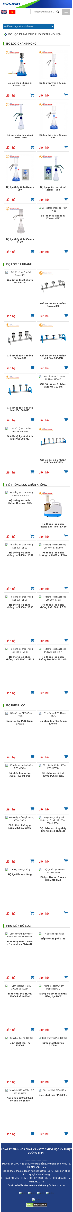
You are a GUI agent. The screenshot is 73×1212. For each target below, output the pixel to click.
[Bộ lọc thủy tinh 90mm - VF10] (19, 221)
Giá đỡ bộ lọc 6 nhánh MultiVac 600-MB (20, 437)
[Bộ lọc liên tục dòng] (19, 869)
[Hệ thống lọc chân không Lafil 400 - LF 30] (53, 506)
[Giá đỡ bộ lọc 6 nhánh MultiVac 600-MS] (53, 442)
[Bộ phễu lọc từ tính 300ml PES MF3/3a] (19, 767)
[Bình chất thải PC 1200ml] (19, 1038)
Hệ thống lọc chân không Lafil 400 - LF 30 (53, 525)
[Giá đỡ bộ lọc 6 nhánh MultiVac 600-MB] (19, 430)
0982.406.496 (59, 1178)
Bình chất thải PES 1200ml (53, 1044)
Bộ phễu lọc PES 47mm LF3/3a (19, 722)
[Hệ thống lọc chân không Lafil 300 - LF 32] (53, 598)
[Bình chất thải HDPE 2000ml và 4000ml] (19, 987)
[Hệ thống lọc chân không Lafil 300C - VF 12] (19, 650)
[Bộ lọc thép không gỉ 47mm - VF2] (19, 65)
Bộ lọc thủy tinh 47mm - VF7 (20, 188)
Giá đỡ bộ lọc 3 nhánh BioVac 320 (20, 281)
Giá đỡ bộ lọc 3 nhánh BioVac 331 (20, 357)
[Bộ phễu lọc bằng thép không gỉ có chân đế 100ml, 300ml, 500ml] (53, 820)
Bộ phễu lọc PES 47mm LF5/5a (53, 722)
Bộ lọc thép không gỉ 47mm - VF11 (53, 217)
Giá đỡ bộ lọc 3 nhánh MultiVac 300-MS (20, 409)
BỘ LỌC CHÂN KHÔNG (21, 43)
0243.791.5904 (12, 1178)
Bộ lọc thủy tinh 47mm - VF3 (53, 84)
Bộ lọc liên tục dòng (20, 874)
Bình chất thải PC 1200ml (20, 1044)
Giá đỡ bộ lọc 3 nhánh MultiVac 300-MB (53, 357)
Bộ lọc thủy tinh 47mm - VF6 (53, 136)
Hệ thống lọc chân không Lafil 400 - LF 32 (20, 554)
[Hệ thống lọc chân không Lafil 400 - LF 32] (19, 546)
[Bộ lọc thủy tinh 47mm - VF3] (53, 65)
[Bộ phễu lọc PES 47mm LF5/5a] (53, 715)
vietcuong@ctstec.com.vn (51, 1185)
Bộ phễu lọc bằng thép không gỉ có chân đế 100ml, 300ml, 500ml (53, 829)
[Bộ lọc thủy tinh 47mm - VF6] (53, 117)
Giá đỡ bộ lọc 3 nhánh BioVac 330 (53, 304)
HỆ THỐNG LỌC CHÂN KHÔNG (26, 484)
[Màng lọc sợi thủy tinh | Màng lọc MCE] (53, 987)
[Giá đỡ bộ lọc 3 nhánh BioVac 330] (53, 285)
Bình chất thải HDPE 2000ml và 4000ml (20, 995)
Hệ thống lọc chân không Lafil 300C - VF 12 (20, 658)
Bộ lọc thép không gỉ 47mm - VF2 (20, 84)
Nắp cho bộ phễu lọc (53, 938)
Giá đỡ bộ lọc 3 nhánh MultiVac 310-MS (53, 385)
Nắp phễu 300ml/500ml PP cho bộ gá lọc (20, 1099)
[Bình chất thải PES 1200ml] (53, 1038)
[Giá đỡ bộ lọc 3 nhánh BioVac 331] (19, 337)
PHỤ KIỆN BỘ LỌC (18, 925)
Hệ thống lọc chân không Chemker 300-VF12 (20, 502)
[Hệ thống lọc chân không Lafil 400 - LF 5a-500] (53, 546)
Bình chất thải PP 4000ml (53, 1095)
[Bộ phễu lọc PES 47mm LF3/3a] (19, 715)
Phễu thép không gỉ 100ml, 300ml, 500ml (19, 826)
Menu (66, 12)
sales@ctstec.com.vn (26, 1185)
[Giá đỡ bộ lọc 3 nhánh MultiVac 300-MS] (19, 389)
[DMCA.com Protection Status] (36, 1204)
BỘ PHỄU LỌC (15, 705)
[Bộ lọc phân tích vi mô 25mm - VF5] (19, 117)
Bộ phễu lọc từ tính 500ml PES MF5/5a (53, 774)
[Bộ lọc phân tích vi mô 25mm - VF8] (53, 169)
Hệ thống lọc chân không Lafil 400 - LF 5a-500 (53, 554)
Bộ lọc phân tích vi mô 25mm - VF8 (53, 188)
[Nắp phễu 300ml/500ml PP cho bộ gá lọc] (19, 1092)
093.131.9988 (36, 1178)
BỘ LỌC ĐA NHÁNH (19, 264)
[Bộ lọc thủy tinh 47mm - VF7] (19, 169)
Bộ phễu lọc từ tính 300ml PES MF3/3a (20, 774)
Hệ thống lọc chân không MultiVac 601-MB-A (53, 658)
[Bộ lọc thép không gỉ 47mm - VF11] (53, 209)
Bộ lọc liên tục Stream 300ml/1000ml (53, 878)
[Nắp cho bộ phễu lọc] (53, 933)
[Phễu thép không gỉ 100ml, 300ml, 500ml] (19, 819)
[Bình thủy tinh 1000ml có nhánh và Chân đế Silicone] (19, 935)
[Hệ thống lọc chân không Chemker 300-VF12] (19, 494)
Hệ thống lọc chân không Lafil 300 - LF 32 (53, 606)
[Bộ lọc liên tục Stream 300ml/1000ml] (53, 871)
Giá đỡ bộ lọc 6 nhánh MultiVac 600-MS (53, 461)
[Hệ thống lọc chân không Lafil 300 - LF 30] (19, 598)
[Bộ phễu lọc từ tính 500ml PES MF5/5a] (53, 767)
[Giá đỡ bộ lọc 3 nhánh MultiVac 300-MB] (53, 337)
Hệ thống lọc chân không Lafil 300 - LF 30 (20, 606)
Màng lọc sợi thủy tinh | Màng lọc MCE (53, 995)
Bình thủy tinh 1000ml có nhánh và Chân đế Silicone (20, 943)
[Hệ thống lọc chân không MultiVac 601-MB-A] (53, 650)
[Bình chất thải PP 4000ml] (53, 1090)
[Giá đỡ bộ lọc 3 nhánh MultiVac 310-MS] (53, 378)
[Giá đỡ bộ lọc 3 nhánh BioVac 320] (19, 274)
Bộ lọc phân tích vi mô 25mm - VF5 (20, 136)
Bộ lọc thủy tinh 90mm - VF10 (20, 240)
